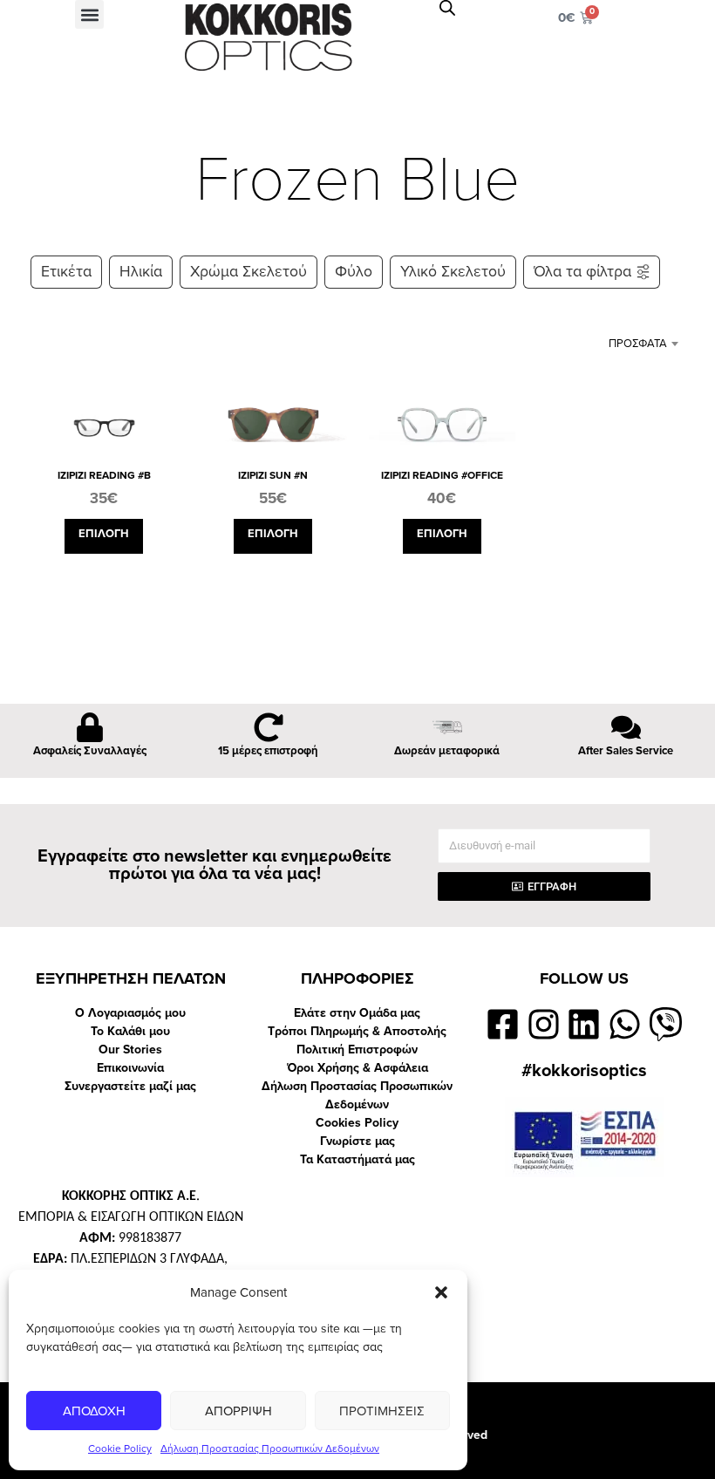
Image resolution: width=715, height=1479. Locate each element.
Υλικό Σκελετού (453, 271)
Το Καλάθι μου (130, 1031)
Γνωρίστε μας (357, 1141)
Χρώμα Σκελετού (248, 271)
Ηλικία (140, 271)
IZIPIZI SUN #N (273, 475)
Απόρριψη (238, 1411)
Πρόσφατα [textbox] (638, 344)
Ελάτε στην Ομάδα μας (357, 1012)
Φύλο (353, 271)
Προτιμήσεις (382, 1411)
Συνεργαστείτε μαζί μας (130, 1086)
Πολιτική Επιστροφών (357, 1049)
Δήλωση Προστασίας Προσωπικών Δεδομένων (269, 1448)
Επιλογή (103, 534)
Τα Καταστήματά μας (357, 1159)
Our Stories (130, 1049)
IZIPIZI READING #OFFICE (442, 475)
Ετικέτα (66, 271)
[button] (441, 1292)
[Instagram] (543, 1024)
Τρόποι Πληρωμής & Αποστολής (357, 1031)
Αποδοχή (94, 1411)
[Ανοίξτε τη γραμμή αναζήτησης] (447, 8)
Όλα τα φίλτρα (582, 271)
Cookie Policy (120, 1448)
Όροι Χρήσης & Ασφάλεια (357, 1067)
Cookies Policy (357, 1122)
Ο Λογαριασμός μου (130, 1012)
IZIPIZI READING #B (104, 475)
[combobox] (621, 343)
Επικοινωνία (130, 1067)
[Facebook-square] (502, 1024)
